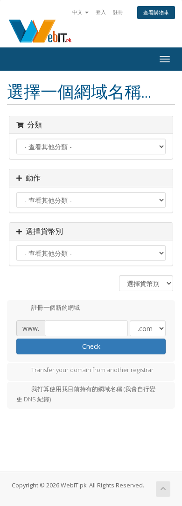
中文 (78, 11)
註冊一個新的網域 (55, 307)
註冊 (118, 11)
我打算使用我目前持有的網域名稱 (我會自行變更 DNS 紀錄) (85, 394)
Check (91, 346)
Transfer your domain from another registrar (92, 370)
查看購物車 (156, 12)
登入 (101, 11)
